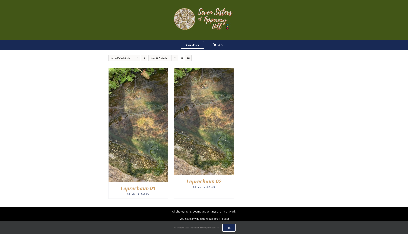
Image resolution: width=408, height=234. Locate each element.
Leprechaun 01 (138, 188)
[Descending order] (144, 58)
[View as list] (188, 58)
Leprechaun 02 (204, 181)
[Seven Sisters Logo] (204, 3)
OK (228, 227)
